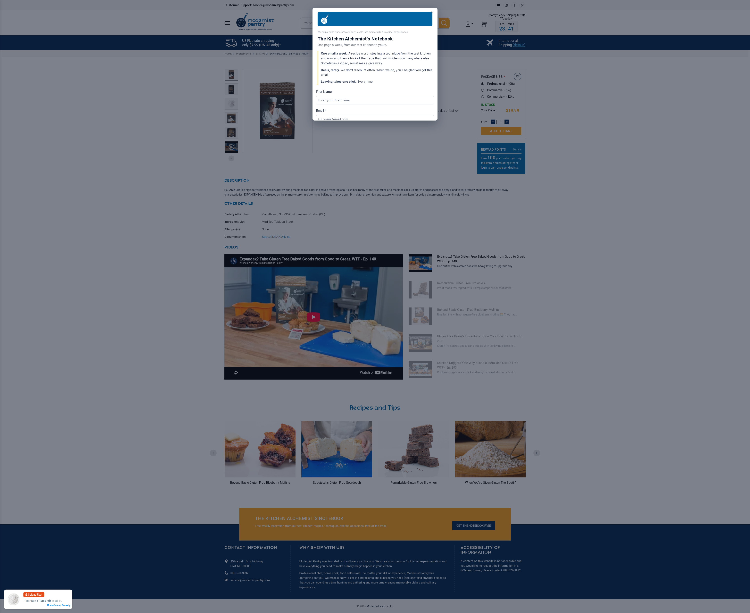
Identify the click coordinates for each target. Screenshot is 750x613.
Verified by (59, 605)
